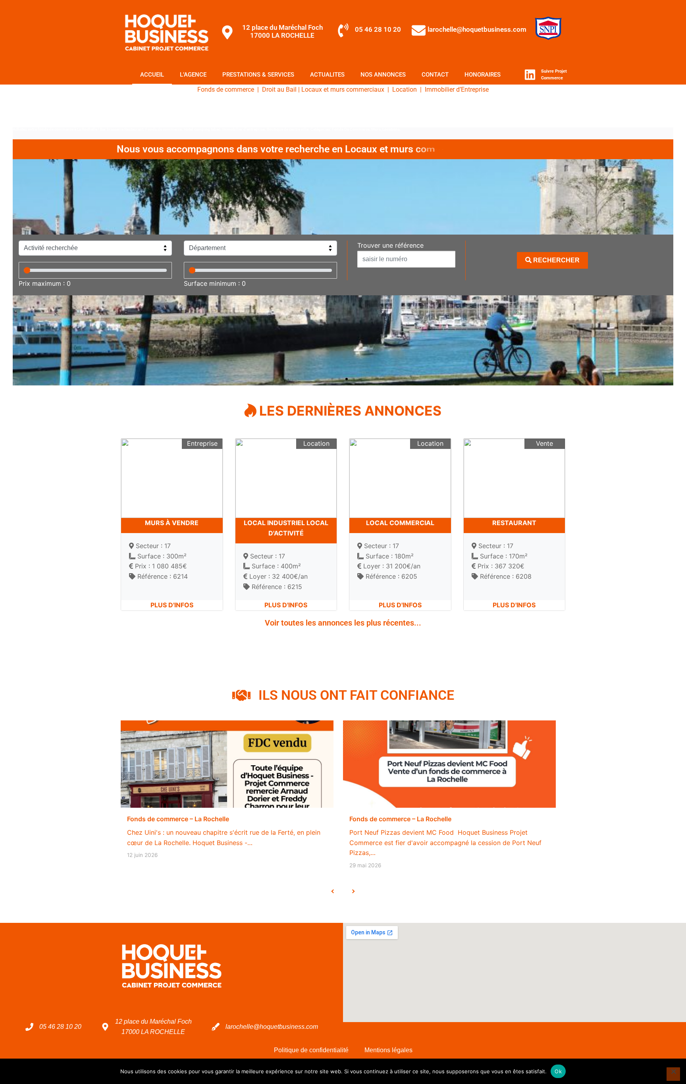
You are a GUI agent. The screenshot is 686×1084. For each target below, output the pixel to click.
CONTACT (435, 74)
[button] (332, 379)
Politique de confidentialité (311, 1050)
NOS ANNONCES (383, 74)
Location (404, 89)
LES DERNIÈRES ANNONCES (348, 410)
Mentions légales (388, 1050)
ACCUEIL (152, 74)
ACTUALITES (327, 74)
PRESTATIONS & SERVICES (258, 74)
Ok (558, 1071)
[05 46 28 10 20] (343, 30)
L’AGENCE (193, 74)
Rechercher (556, 260)
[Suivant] (353, 891)
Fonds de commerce (225, 89)
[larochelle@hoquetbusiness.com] (419, 30)
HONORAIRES (482, 74)
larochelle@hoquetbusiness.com (477, 29)
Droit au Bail (279, 89)
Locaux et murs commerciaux (342, 89)
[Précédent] (333, 891)
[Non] (673, 1074)
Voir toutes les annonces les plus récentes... (343, 623)
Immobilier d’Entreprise (456, 89)
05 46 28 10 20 (378, 29)
